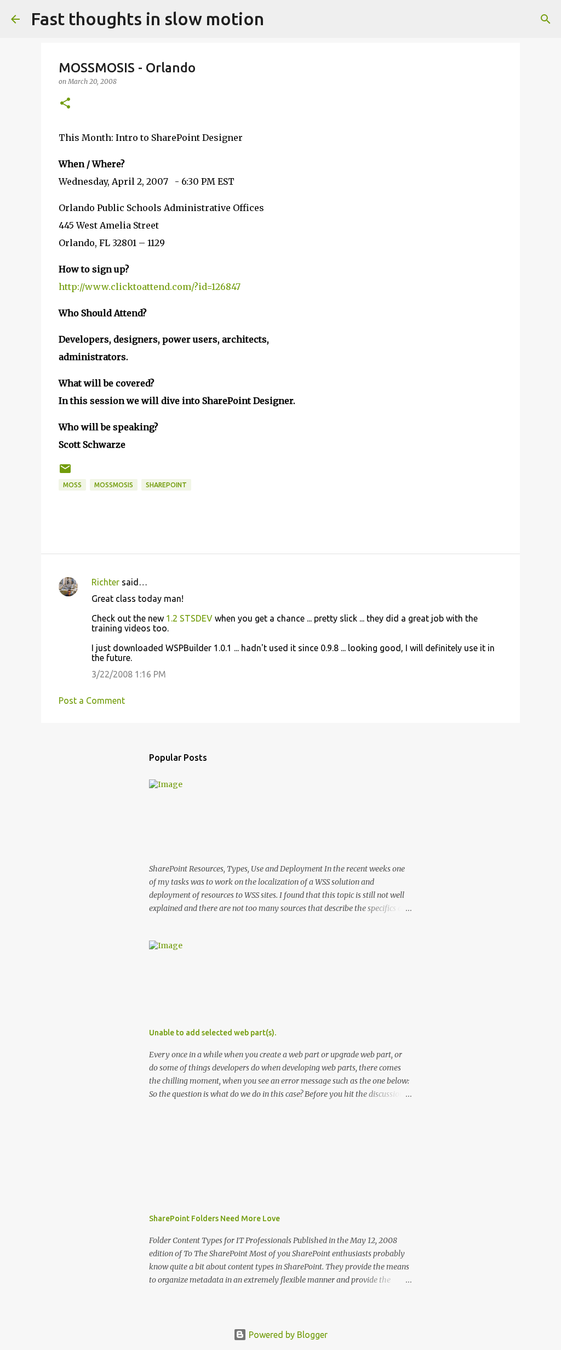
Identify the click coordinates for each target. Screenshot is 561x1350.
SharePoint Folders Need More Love (214, 1218)
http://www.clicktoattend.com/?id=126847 (150, 286)
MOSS (72, 484)
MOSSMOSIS (113, 484)
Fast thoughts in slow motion (147, 19)
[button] (65, 103)
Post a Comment (92, 700)
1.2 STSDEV (189, 618)
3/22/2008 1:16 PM (128, 674)
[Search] (279, 19)
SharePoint (166, 484)
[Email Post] (65, 472)
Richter (105, 582)
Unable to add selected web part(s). (212, 1032)
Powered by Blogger (287, 1335)
